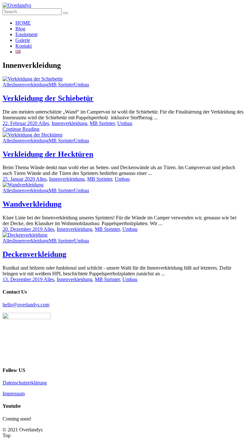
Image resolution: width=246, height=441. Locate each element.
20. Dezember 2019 (23, 229)
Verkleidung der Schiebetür (48, 98)
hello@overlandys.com (26, 304)
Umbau (81, 84)
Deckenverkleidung (34, 254)
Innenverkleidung (31, 84)
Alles (8, 84)
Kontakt (23, 46)
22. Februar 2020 (20, 123)
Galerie (22, 40)
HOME (23, 23)
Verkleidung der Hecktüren (48, 154)
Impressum (14, 393)
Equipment (26, 34)
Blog (20, 28)
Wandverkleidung (32, 204)
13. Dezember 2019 (23, 279)
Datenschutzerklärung (25, 382)
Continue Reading (21, 129)
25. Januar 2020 (19, 179)
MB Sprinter (61, 84)
